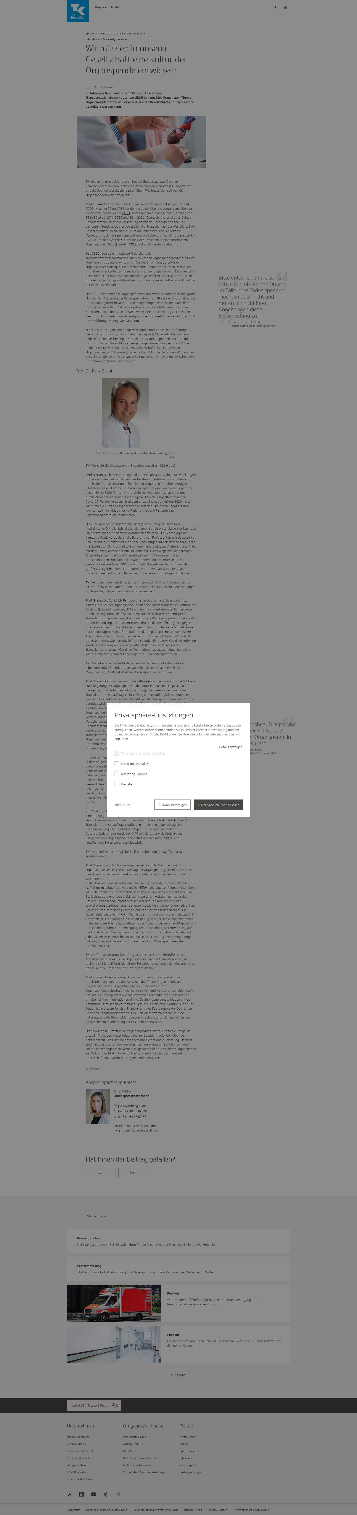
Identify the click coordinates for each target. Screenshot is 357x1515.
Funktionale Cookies (135, 764)
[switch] (229, 747)
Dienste (126, 784)
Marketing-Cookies (134, 774)
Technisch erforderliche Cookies (143, 753)
